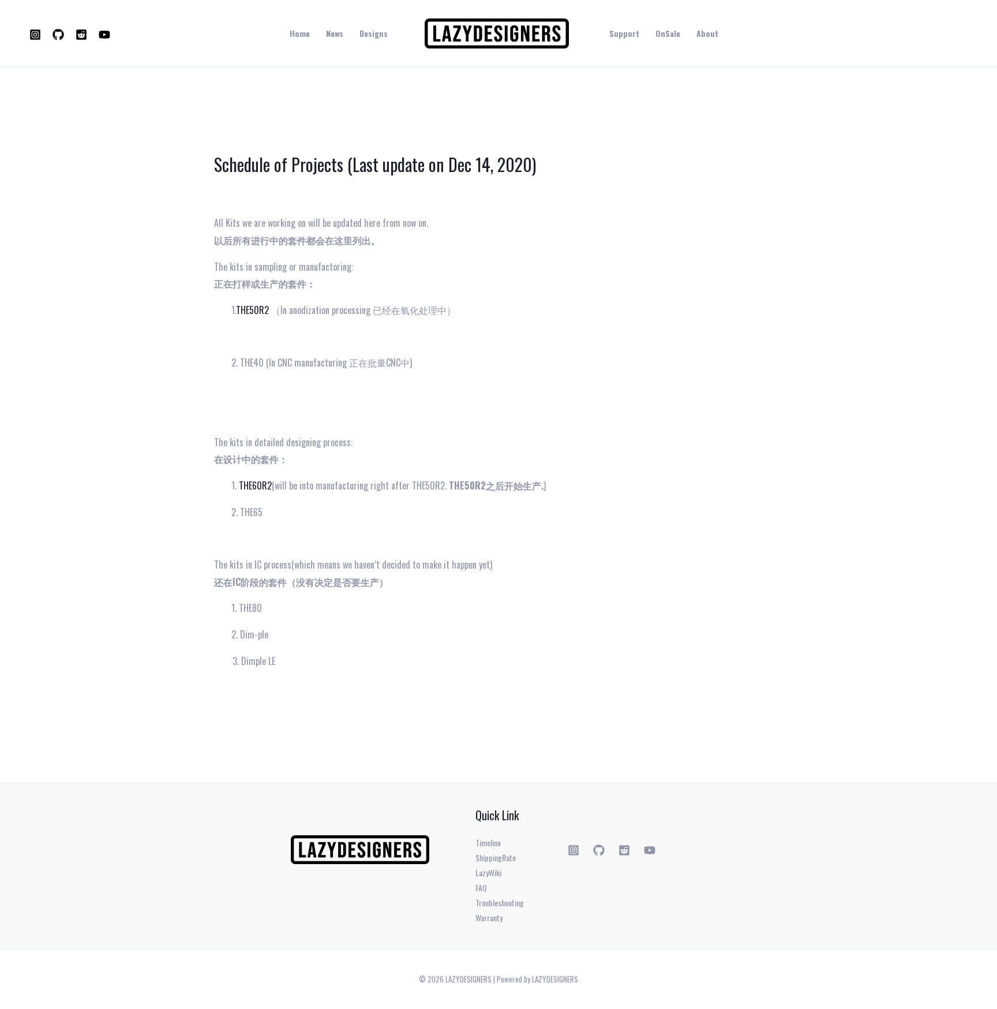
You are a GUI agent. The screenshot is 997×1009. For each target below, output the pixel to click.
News (334, 33)
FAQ (481, 887)
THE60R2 (255, 485)
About (707, 33)
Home (300, 33)
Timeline (488, 842)
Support (624, 33)
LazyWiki (488, 872)
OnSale (667, 33)
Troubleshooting (499, 902)
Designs (373, 33)
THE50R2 (252, 310)
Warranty (489, 917)
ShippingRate (495, 857)
